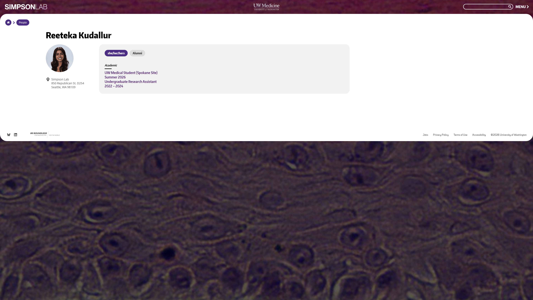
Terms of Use (462, 133)
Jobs (426, 133)
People (23, 22)
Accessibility (480, 133)
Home (8, 24)
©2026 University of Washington (509, 135)
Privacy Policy (442, 133)
